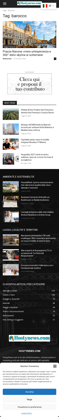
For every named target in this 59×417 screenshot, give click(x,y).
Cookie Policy (26, 413)
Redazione (7, 59)
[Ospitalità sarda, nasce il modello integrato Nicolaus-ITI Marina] (11, 144)
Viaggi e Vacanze (9, 47)
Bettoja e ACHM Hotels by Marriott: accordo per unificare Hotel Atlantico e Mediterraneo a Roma (37, 127)
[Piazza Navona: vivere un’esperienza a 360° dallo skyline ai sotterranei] (29, 34)
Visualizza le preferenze (30, 407)
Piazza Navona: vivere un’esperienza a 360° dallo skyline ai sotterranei (27, 53)
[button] (55, 366)
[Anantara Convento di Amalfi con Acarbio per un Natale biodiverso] (11, 201)
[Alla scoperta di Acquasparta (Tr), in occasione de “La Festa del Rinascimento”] (11, 255)
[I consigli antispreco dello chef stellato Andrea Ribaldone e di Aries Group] (11, 216)
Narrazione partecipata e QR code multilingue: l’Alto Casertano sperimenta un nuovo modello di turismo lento (38, 238)
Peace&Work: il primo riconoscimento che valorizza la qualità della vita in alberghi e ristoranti (37, 185)
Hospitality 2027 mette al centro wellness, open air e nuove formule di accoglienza (37, 157)
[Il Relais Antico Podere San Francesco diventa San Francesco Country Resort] (11, 114)
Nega (29, 399)
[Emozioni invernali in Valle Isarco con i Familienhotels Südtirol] (11, 269)
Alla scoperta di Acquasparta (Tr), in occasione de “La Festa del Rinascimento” (36, 253)
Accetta (30, 392)
